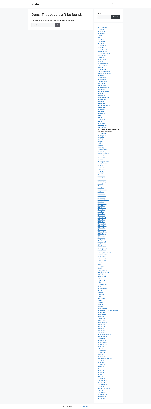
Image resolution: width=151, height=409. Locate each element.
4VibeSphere (102, 208)
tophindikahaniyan (103, 97)
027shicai (100, 306)
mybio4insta (101, 316)
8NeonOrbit (101, 216)
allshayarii (101, 67)
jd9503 (100, 290)
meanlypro (101, 370)
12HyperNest (102, 224)
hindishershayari (103, 51)
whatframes (101, 113)
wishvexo (100, 348)
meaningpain (102, 340)
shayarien (101, 386)
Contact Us (115, 4)
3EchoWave (101, 206)
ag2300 (100, 282)
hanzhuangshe (102, 248)
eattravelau (101, 382)
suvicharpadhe (102, 322)
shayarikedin (102, 392)
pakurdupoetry (102, 99)
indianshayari (102, 133)
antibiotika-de (102, 250)
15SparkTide (101, 228)
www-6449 (101, 280)
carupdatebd (102, 69)
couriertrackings (103, 63)
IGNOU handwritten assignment (108, 310)
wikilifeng (100, 61)
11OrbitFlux (101, 222)
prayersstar (101, 346)
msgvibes (101, 366)
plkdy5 (100, 268)
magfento (101, 172)
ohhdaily (100, 115)
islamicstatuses (102, 65)
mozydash (101, 43)
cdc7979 (100, 274)
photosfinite (101, 33)
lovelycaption (102, 376)
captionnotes (102, 77)
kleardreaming (102, 190)
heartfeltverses (102, 170)
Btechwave (101, 166)
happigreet (101, 75)
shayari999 (101, 41)
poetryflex (101, 362)
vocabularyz (101, 330)
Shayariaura (101, 356)
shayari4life (101, 89)
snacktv (100, 117)
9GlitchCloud (102, 218)
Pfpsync (100, 142)
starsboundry (102, 124)
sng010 (100, 278)
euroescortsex (102, 288)
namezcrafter (102, 312)
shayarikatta (101, 194)
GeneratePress (83, 406)
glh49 (99, 286)
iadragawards (102, 120)
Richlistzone (101, 83)
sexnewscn (101, 298)
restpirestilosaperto (104, 49)
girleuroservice (102, 308)
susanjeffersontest (103, 272)
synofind (100, 174)
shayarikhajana (102, 384)
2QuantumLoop (102, 204)
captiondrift (101, 352)
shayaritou (101, 101)
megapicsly (101, 198)
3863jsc (100, 292)
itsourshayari (102, 242)
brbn (99, 37)
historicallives (102, 128)
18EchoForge (102, 234)
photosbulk (101, 93)
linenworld (101, 111)
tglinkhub (100, 35)
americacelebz (102, 342)
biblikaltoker (101, 158)
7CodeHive (101, 214)
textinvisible (101, 364)
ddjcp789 (100, 304)
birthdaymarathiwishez (105, 358)
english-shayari (102, 27)
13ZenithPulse (102, 226)
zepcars (100, 121)
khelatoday (101, 39)
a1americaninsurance (104, 252)
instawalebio (102, 320)
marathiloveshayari (103, 87)
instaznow (101, 328)
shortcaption (101, 378)
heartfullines (101, 326)
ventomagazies (102, 125)
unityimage (101, 148)
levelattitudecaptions (104, 73)
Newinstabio (101, 178)
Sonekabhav (101, 31)
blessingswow (102, 368)
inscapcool (101, 168)
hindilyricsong (102, 152)
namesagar (101, 372)
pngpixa (100, 374)
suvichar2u (101, 390)
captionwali (101, 103)
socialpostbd (102, 55)
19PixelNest (101, 236)
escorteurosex (102, 258)
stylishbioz (101, 354)
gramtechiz (101, 160)
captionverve (102, 350)
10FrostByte (101, 220)
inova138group (102, 254)
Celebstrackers (102, 150)
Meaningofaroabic (103, 162)
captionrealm (102, 244)
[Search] (57, 25)
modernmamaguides (104, 334)
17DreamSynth (102, 232)
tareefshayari (102, 324)
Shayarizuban (102, 59)
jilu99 (99, 296)
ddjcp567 (100, 302)
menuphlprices (102, 164)
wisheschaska (102, 196)
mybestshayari (102, 396)
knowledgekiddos (103, 200)
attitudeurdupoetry (103, 91)
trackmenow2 (102, 260)
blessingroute (102, 136)
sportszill (100, 144)
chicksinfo (101, 156)
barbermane (101, 176)
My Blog (35, 4)
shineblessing (102, 85)
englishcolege (102, 180)
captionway (101, 338)
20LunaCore (101, 238)
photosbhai (101, 95)
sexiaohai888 (102, 276)
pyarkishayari (102, 318)
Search (100, 13)
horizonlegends (102, 107)
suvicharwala (102, 314)
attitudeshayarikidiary (104, 388)
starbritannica (102, 109)
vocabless (101, 188)
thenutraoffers (102, 284)
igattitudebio (102, 240)
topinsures (101, 57)
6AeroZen (101, 212)
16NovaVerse (102, 230)
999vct (100, 300)
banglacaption (102, 45)
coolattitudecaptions (104, 53)
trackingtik (101, 294)
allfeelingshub (102, 246)
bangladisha (101, 47)
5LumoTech (101, 210)
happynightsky (102, 344)
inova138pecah (102, 256)
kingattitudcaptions (104, 71)
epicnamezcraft (102, 336)
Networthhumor (103, 81)
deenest (100, 184)
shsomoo (100, 262)
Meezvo (100, 186)
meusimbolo (101, 398)
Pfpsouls (100, 140)
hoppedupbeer (102, 270)
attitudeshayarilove (104, 105)
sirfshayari (101, 192)
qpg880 (100, 264)
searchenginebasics (104, 154)
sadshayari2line (102, 394)
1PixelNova (101, 202)
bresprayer (101, 138)
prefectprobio (102, 79)
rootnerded (101, 332)
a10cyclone (101, 266)
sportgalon (101, 146)
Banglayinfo (101, 29)
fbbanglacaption (103, 380)
